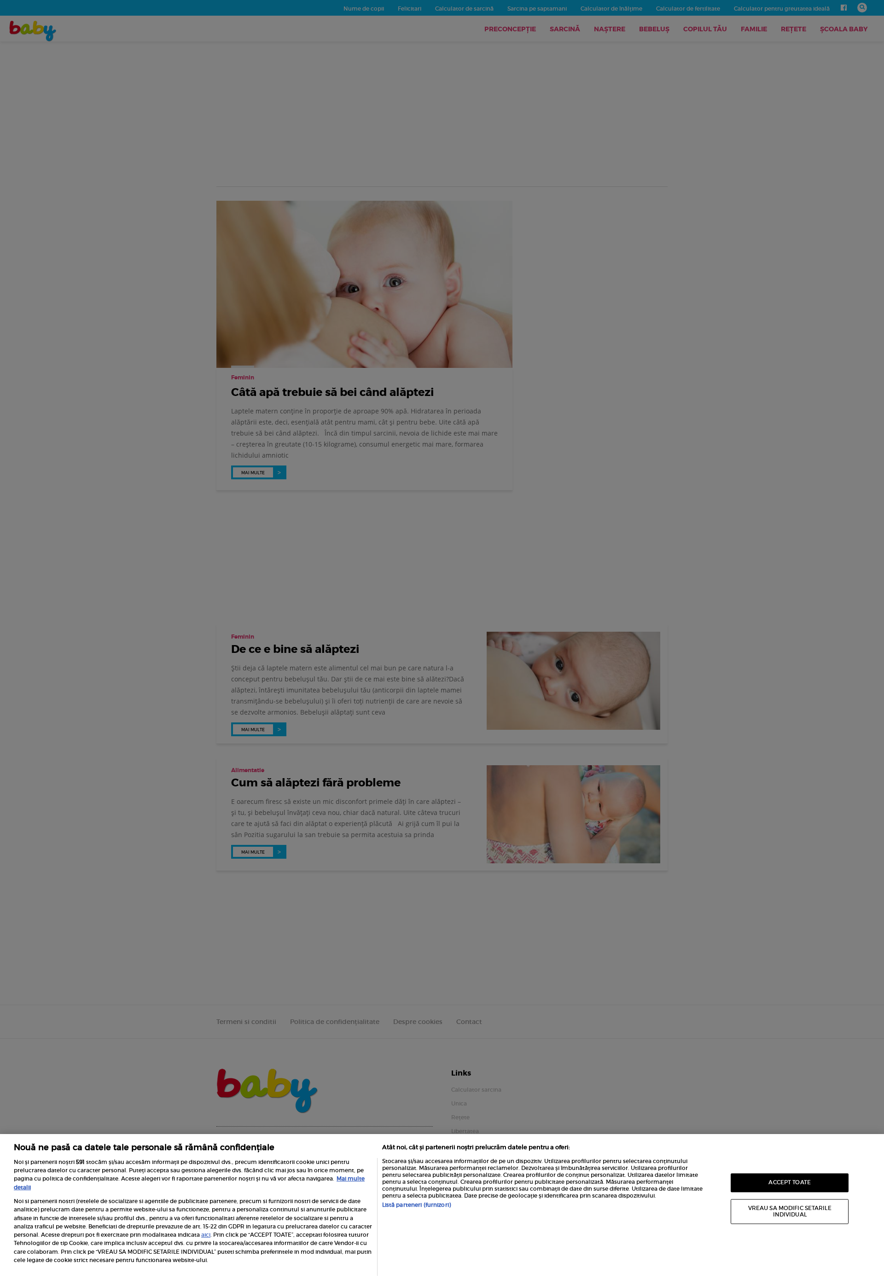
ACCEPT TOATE (789, 1182)
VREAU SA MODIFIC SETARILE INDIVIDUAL (790, 1211)
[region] (442, 1207)
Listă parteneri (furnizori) (416, 1204)
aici (205, 1234)
